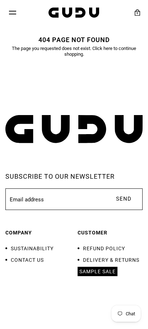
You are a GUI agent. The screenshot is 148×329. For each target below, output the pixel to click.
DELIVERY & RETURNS (111, 260)
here (107, 48)
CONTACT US (27, 260)
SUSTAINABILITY (32, 248)
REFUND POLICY (104, 248)
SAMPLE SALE (97, 271)
